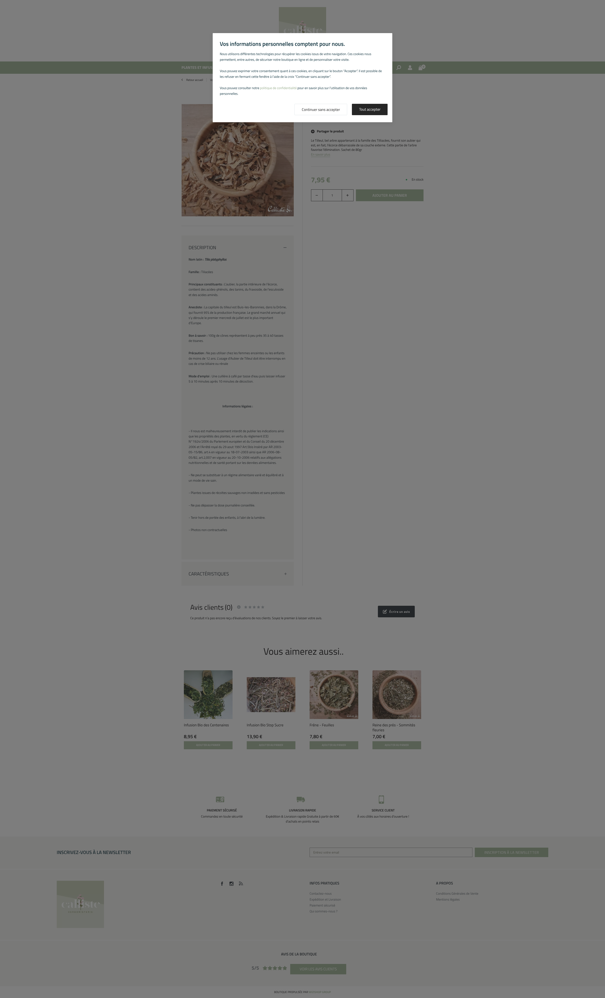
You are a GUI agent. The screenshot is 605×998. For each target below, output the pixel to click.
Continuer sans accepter (321, 110)
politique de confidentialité (278, 88)
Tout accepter (369, 109)
